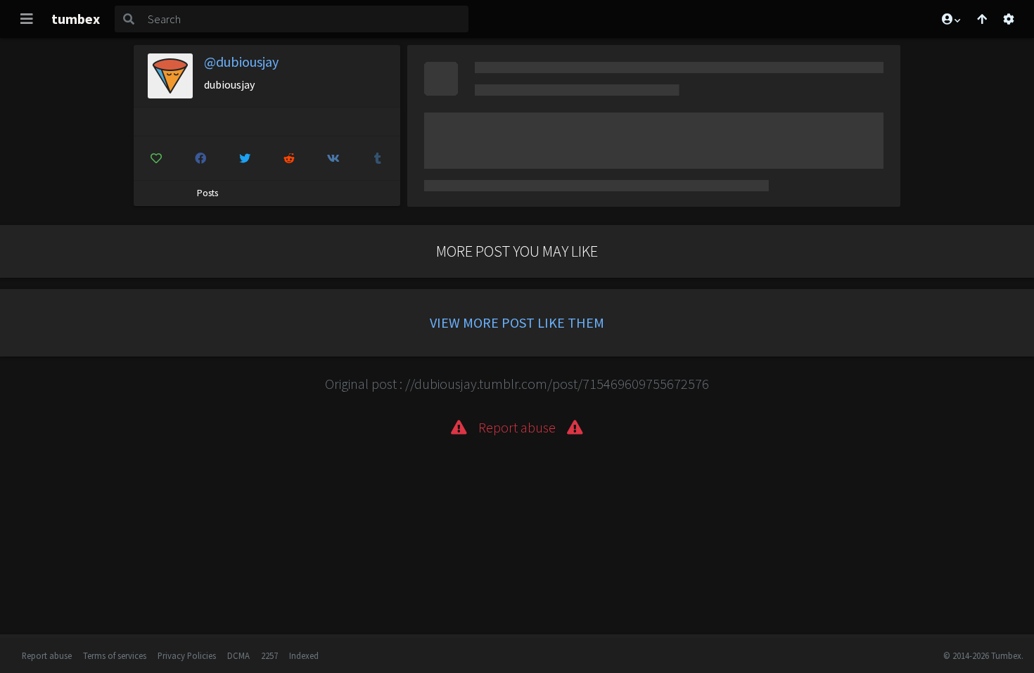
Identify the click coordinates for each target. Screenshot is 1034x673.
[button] (950, 19)
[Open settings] (1009, 19)
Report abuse (47, 655)
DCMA (238, 655)
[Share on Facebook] (200, 158)
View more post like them (517, 322)
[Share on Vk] (333, 158)
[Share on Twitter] (244, 158)
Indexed (304, 655)
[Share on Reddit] (289, 158)
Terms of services (114, 655)
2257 (269, 655)
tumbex (75, 18)
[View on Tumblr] (377, 158)
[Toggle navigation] (26, 19)
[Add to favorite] (156, 158)
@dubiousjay (241, 61)
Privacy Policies (187, 655)
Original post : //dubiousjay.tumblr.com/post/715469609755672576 (517, 383)
